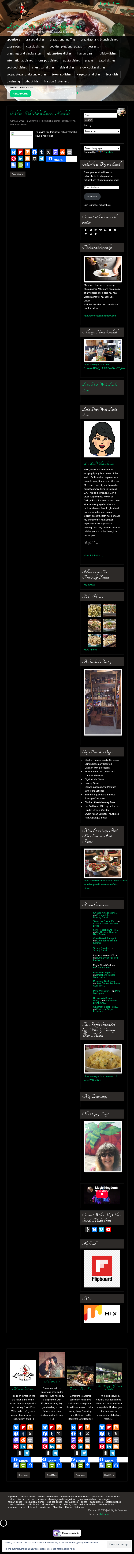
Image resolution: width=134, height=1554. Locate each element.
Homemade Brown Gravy (105, 990)
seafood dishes (17, 67)
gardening (13, 81)
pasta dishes (71, 60)
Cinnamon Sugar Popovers (103, 999)
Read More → (18, 163)
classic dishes (35, 46)
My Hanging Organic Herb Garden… (105, 922)
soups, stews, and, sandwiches (26, 74)
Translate (108, 141)
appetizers (13, 39)
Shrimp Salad (100, 939)
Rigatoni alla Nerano (95, 768)
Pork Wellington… (102, 979)
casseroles (14, 46)
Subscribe (92, 185)
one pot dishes (48, 60)
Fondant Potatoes (102, 956)
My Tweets (89, 573)
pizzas (89, 60)
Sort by (87, 114)
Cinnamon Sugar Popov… (106, 996)
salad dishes (107, 60)
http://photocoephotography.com (100, 304)
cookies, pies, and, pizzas (66, 46)
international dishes (20, 60)
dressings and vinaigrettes (24, 53)
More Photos (90, 638)
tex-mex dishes (62, 74)
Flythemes (104, 1503)
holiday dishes (107, 53)
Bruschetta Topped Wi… (105, 961)
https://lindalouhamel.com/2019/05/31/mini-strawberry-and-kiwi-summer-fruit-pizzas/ (105, 873)
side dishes (67, 67)
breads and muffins (62, 39)
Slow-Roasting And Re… (105, 919)
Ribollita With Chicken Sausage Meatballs (40, 102)
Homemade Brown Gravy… (102, 988)
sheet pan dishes (43, 67)
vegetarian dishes (88, 74)
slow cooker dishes (92, 67)
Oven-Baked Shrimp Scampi (105, 930)
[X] (30, 1423)
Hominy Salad (92, 772)
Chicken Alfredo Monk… (105, 902)
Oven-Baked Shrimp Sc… (106, 927)
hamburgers (84, 53)
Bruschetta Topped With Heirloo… (104, 965)
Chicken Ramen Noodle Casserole (102, 749)
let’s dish (112, 74)
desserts (93, 46)
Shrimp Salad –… (102, 937)
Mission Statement (56, 81)
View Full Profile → (93, 544)
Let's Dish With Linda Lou (44, 26)
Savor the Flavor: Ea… (104, 910)
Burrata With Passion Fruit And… (105, 947)
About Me (31, 81)
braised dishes (35, 39)
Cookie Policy (68, 1549)
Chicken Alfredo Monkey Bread (100, 791)
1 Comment (32, 109)
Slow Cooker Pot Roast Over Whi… (106, 973)
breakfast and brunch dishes (99, 39)
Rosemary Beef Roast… (105, 970)
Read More (23, 1464)
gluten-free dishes (59, 53)
